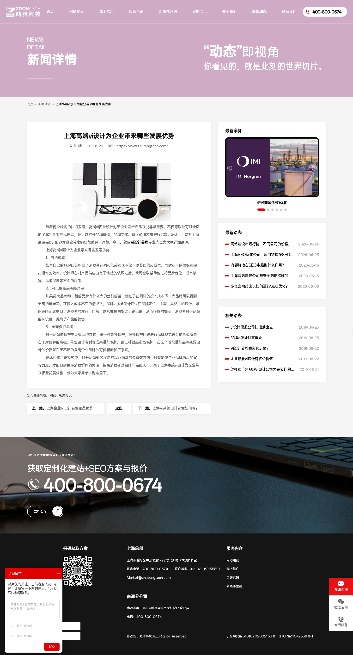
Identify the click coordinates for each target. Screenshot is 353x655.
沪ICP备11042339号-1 (296, 636)
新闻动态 (44, 104)
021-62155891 (208, 569)
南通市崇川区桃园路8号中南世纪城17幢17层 (158, 608)
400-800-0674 (103, 484)
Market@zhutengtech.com (149, 578)
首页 (30, 104)
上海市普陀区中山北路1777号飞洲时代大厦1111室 (162, 560)
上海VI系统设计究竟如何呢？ (175, 408)
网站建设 (232, 560)
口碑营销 (232, 578)
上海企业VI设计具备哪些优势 (69, 408)
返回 (118, 408)
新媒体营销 (234, 586)
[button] (261, 209)
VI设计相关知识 (61, 395)
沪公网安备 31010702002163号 (250, 636)
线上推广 (232, 569)
